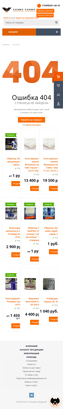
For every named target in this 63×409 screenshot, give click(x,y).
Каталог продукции (31, 350)
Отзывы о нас (31, 375)
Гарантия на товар (31, 371)
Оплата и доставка (31, 368)
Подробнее (18, 183)
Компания (31, 346)
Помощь (31, 357)
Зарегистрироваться (26, 18)
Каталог (13, 32)
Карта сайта (31, 385)
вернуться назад (33, 125)
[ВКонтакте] (31, 395)
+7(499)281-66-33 (51, 5)
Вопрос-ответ (31, 382)
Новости (32, 364)
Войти (7, 18)
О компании (31, 361)
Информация (31, 353)
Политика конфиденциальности (31, 378)
